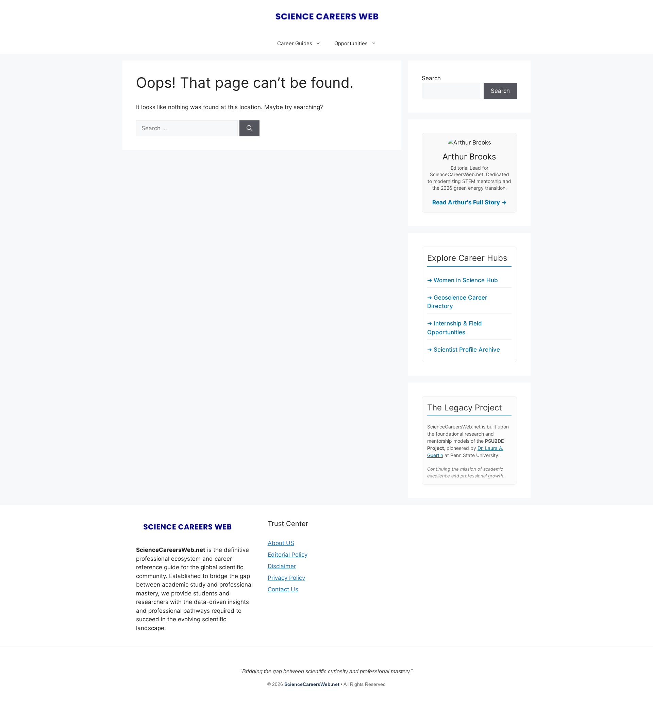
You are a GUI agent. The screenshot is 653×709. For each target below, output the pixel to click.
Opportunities (351, 43)
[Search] (249, 128)
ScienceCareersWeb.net (312, 684)
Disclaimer (282, 566)
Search (431, 78)
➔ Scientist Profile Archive (463, 349)
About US (281, 543)
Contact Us (283, 589)
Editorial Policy (287, 554)
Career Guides (294, 43)
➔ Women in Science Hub (462, 280)
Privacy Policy (286, 577)
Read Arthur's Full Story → (469, 202)
